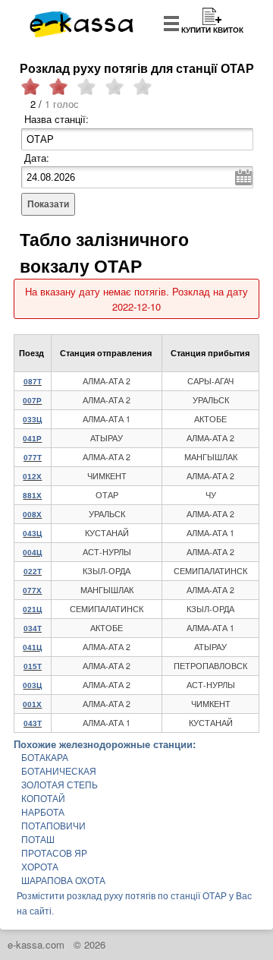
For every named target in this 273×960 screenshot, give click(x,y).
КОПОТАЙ (43, 799)
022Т (33, 571)
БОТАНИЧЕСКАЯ (58, 771)
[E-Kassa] (82, 25)
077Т (33, 457)
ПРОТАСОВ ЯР (54, 853)
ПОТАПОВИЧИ (53, 826)
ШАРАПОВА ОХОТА (63, 881)
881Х (32, 495)
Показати (48, 204)
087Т (33, 381)
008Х (32, 514)
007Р (32, 400)
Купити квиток (212, 30)
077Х (32, 590)
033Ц (32, 419)
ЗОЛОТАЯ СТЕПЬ (59, 785)
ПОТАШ (38, 840)
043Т (33, 723)
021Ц (32, 609)
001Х (32, 704)
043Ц (32, 533)
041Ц (32, 647)
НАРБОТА (42, 812)
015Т (33, 666)
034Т (33, 628)
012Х (32, 476)
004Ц (32, 552)
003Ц (32, 685)
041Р (32, 438)
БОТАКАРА (44, 758)
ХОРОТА (39, 867)
